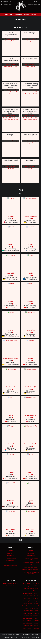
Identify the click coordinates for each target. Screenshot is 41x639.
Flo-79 (30, 472)
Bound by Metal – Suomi (31, 596)
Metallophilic (10, 273)
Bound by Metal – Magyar (30, 601)
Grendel (11, 216)
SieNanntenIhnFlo (30, 444)
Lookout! (9, 14)
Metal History (10, 560)
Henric (30, 273)
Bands (26, 14)
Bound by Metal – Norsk (31, 608)
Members (18, 14)
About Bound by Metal (30, 567)
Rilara (11, 415)
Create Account (33, 4)
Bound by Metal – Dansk (31, 588)
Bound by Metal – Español (30, 593)
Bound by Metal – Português (31, 613)
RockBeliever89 (30, 387)
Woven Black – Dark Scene (30, 634)
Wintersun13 (10, 387)
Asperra (30, 501)
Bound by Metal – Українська (30, 628)
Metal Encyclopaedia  (10, 565)
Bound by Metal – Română (30, 615)
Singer (11, 244)
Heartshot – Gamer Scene (10, 637)
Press (30, 564)
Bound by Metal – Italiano (30, 603)
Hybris (10, 301)
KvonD (10, 330)
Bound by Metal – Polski (31, 610)
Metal (33, 14)
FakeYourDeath (30, 415)
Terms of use (30, 553)
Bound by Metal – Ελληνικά (30, 591)
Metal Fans (10, 553)
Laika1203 (10, 501)
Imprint (31, 550)
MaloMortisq (30, 330)
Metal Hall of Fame (10, 558)
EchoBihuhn (10, 529)
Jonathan (10, 472)
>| (26, 194)
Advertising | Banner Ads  (31, 562)
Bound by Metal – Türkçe (31, 625)
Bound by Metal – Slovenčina (30, 620)
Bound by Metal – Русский (30, 618)
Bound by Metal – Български (30, 583)
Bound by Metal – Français (30, 598)
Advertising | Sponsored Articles (31, 558)
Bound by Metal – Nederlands (30, 606)
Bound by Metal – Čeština (30, 586)
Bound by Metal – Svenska (30, 623)
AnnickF (11, 444)
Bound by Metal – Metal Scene (10, 634)
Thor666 (30, 358)
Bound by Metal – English (10, 583)
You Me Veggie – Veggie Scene (31, 637)
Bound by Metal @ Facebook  (31, 569)
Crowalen (30, 244)
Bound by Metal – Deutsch (10, 586)
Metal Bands (10, 555)
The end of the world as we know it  (31, 573)
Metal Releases (10, 563)
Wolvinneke (30, 529)
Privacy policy (31, 555)
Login (36, 1)
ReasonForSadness (30, 216)
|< (15, 194)
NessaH (30, 301)
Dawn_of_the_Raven (10, 358)
